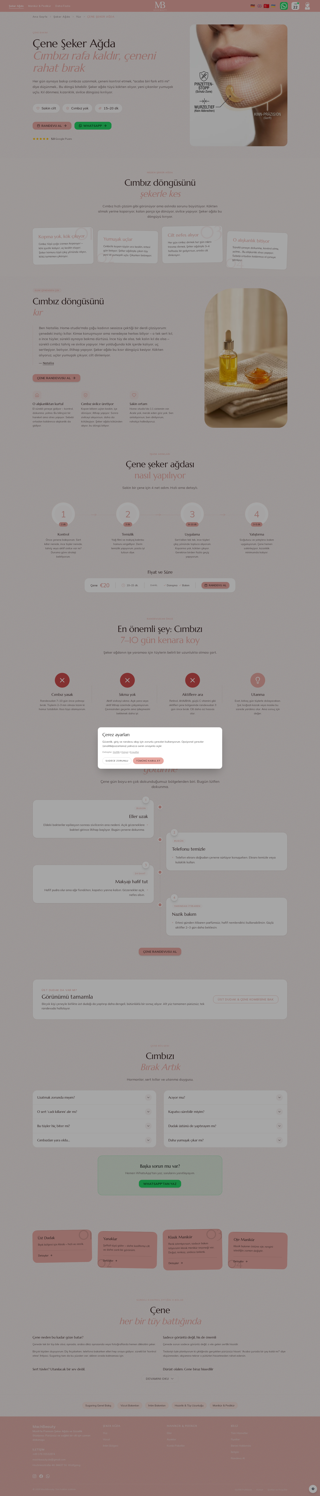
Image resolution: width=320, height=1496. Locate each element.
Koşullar (134, 752)
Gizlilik (116, 752)
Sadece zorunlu (117, 760)
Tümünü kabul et (148, 760)
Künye (124, 752)
